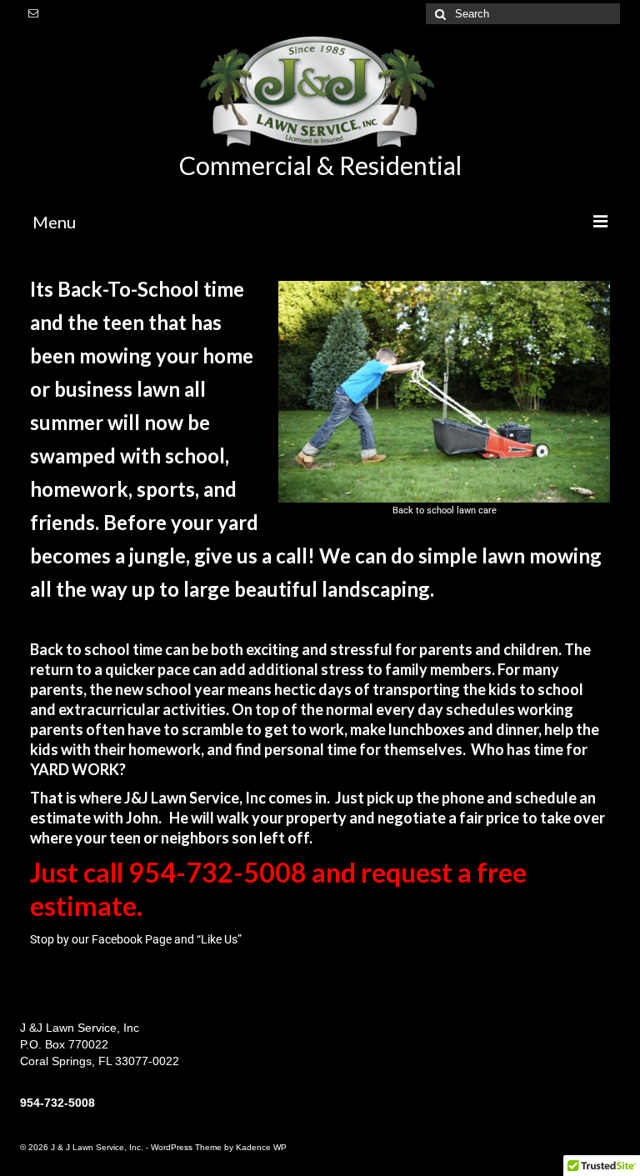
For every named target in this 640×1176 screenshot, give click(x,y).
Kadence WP (261, 1147)
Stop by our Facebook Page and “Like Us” (136, 939)
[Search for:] (523, 13)
